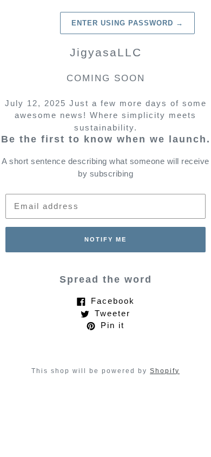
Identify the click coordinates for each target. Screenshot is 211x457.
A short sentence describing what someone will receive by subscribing (105, 167)
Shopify (165, 371)
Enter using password (127, 23)
